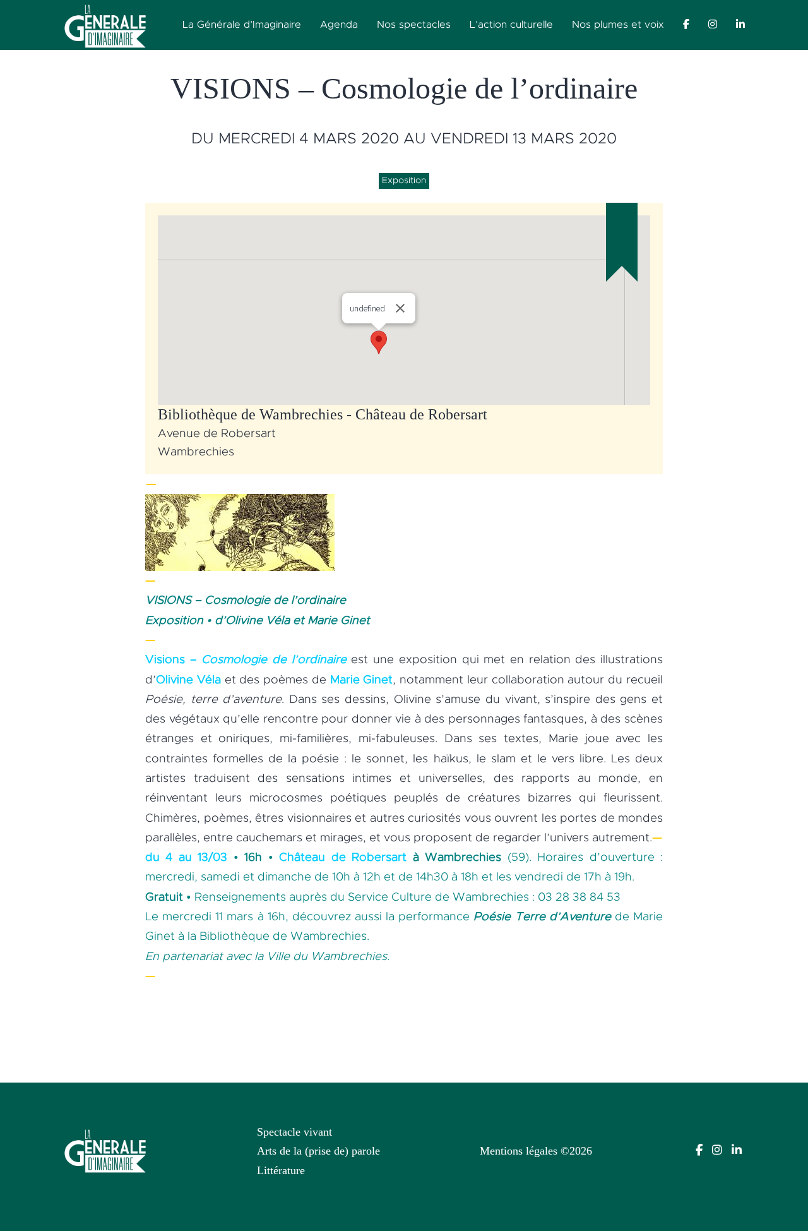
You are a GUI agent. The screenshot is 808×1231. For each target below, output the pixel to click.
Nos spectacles (414, 25)
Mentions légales (518, 1150)
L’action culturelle (511, 25)
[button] (379, 342)
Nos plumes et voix (618, 25)
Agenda (339, 25)
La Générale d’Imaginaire (241, 25)
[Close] (400, 308)
